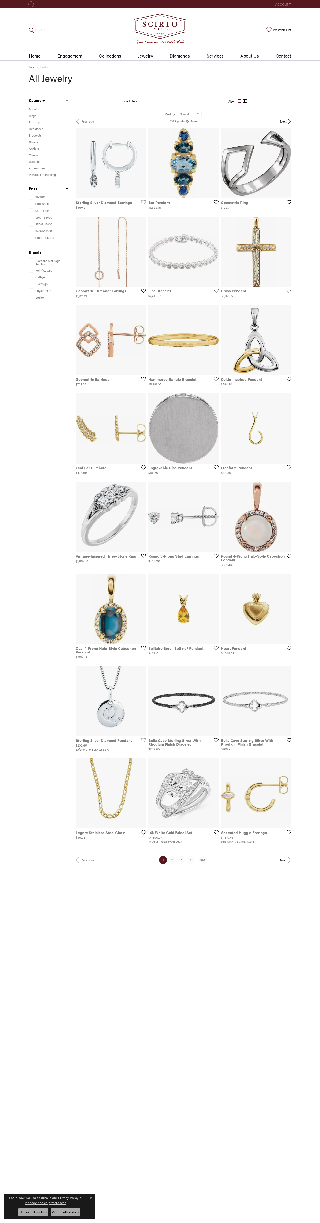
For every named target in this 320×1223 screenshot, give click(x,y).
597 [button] (202, 860)
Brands (35, 252)
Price (33, 188)
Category (37, 100)
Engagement (69, 55)
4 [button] (190, 860)
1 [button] (164, 859)
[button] (282, 4)
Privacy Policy (68, 1198)
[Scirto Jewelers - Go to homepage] (159, 29)
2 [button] (172, 860)
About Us (249, 55)
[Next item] (213, 251)
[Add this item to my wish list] (142, 202)
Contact (283, 55)
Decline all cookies (33, 1212)
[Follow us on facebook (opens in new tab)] (31, 4)
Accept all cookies (65, 1212)
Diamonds (180, 55)
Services (215, 55)
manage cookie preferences (45, 1203)
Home (35, 55)
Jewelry (145, 55)
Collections (110, 55)
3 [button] (181, 860)
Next (283, 121)
